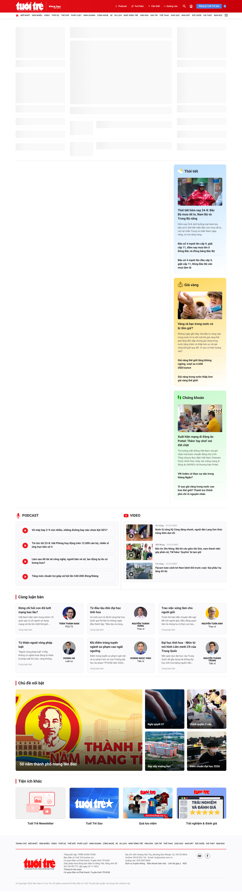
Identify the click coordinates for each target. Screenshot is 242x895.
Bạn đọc (218, 15)
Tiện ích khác (30, 781)
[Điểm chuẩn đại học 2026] (206, 751)
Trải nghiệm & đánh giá (201, 823)
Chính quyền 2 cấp (200, 724)
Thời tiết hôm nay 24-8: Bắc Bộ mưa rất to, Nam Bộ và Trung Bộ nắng (196, 214)
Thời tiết (191, 171)
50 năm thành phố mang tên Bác (48, 764)
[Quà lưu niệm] (148, 803)
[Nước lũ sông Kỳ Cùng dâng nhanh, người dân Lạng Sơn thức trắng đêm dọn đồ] (139, 532)
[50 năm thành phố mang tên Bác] (79, 730)
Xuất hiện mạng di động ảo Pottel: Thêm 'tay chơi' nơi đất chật (195, 441)
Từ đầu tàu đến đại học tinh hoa (105, 610)
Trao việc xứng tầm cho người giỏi (177, 610)
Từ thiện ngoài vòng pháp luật (35, 645)
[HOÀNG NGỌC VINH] (140, 649)
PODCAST (30, 516)
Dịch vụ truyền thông (135, 863)
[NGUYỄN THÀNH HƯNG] (140, 614)
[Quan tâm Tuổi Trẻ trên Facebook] (207, 856)
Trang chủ (21, 843)
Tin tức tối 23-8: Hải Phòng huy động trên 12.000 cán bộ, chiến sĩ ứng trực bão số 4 (70, 545)
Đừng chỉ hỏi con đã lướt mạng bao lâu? (34, 610)
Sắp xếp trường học (159, 766)
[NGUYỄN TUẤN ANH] (212, 614)
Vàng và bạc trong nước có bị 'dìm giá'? (195, 326)
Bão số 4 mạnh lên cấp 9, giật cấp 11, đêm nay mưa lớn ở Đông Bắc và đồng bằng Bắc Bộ (196, 247)
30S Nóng (160, 545)
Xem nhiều (37, 15)
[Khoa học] (55, 6)
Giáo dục (175, 15)
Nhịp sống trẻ (131, 15)
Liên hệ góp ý (174, 863)
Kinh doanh (89, 15)
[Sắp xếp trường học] (164, 751)
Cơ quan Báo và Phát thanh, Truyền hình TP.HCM (87, 872)
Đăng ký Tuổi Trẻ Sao (209, 6)
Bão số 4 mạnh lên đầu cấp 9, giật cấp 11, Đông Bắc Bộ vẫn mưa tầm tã (195, 264)
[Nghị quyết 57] (164, 709)
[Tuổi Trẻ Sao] (94, 803)
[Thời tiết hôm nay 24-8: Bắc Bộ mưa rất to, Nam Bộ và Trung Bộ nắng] (200, 192)
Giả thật (207, 15)
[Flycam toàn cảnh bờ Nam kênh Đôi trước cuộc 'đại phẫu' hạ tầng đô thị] (139, 571)
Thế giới (65, 15)
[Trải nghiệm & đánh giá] (201, 803)
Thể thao (164, 15)
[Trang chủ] (17, 15)
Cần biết (155, 6)
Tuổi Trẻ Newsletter (40, 823)
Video (47, 15)
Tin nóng (159, 525)
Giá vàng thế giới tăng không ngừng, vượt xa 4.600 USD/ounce (195, 364)
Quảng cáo (172, 6)
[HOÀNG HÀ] (69, 649)
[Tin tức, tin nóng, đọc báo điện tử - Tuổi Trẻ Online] (32, 6)
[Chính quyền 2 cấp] (206, 709)
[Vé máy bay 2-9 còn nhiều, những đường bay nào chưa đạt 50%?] (25, 530)
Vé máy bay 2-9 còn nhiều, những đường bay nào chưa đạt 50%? (70, 530)
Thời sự (55, 15)
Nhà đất (186, 15)
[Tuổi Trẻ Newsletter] (40, 803)
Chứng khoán (193, 398)
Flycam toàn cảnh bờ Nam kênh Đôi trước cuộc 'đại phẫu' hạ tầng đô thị (188, 569)
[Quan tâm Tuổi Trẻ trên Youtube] (199, 856)
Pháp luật (76, 15)
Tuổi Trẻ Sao (94, 823)
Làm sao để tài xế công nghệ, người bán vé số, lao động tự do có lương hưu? (70, 561)
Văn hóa (144, 15)
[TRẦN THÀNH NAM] (69, 614)
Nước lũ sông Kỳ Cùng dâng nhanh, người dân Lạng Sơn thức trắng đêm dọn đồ (188, 531)
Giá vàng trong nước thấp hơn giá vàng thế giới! (195, 378)
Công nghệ (102, 15)
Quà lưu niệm (148, 823)
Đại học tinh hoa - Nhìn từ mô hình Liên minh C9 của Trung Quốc (178, 647)
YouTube (139, 6)
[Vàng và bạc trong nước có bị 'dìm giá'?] (200, 305)
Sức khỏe (197, 15)
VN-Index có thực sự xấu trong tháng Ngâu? (196, 475)
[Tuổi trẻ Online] (39, 864)
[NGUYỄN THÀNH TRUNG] (212, 649)
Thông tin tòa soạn (73, 869)
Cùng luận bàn (31, 597)
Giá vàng (191, 285)
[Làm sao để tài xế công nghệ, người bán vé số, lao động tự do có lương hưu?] (25, 561)
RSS (185, 863)
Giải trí (154, 15)
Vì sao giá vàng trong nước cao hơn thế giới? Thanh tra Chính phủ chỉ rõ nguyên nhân (196, 490)
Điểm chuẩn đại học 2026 (205, 766)
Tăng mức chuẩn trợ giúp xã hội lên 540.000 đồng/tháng (65, 576)
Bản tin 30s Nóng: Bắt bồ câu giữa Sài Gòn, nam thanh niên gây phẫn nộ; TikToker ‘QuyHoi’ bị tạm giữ (187, 550)
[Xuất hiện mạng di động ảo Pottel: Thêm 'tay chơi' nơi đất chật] (200, 418)
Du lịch (118, 15)
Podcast (122, 6)
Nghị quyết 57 (156, 724)
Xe (111, 15)
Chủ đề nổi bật (31, 683)
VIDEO (135, 516)
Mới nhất (25, 15)
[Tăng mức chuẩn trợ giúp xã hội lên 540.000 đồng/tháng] (25, 576)
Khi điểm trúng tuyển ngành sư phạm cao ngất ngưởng (106, 647)
